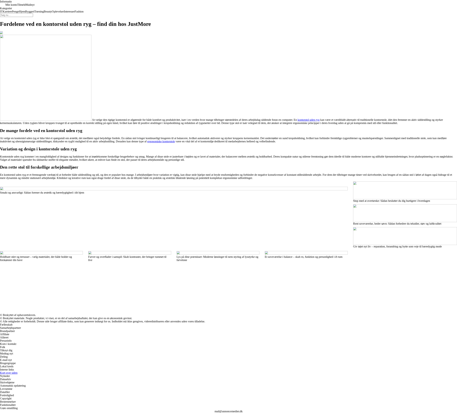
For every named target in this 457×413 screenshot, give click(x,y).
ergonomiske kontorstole (161, 141)
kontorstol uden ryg (309, 119)
